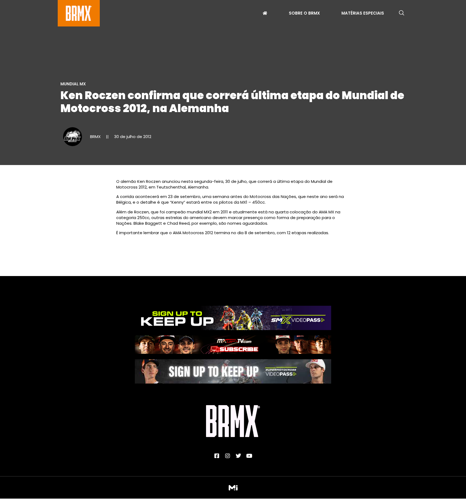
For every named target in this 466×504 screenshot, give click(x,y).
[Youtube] (249, 456)
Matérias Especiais (362, 14)
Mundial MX (73, 84)
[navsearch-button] (401, 13)
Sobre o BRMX (304, 14)
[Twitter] (238, 456)
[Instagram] (227, 456)
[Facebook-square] (217, 456)
